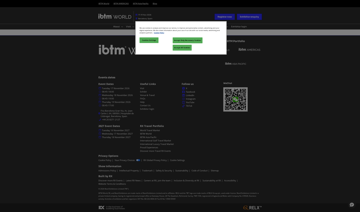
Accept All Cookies (182, 48)
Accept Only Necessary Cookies (187, 40)
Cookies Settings (149, 40)
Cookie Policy (159, 33)
